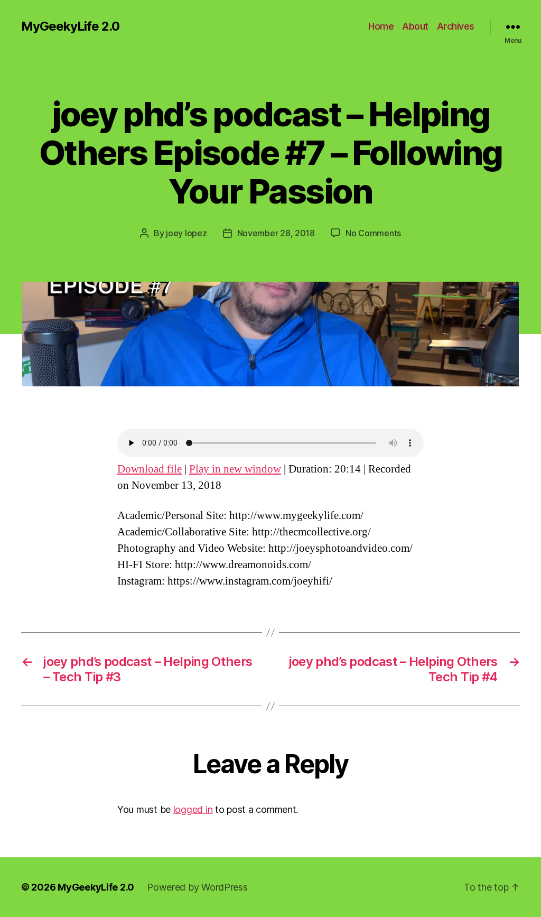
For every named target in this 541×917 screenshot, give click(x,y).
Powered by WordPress (197, 887)
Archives (455, 26)
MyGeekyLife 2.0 (70, 26)
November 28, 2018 (276, 233)
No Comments (373, 233)
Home (381, 26)
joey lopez (186, 233)
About (415, 26)
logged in (193, 809)
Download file (149, 469)
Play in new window (235, 469)
